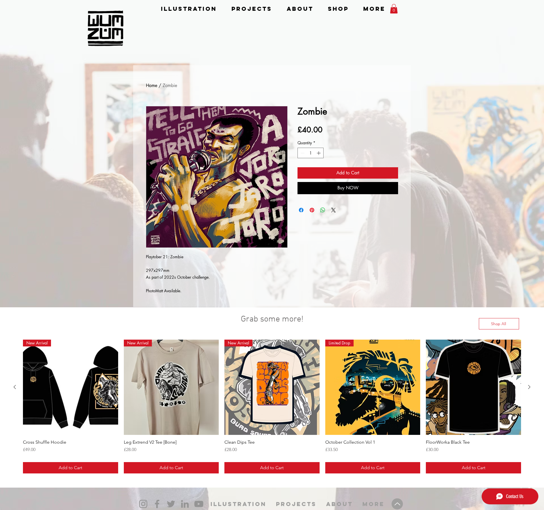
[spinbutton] (310, 153)
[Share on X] (333, 210)
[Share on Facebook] (301, 210)
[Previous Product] (14, 387)
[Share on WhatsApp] (322, 210)
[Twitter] (171, 503)
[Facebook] (157, 503)
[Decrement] (301, 153)
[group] (272, 406)
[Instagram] (143, 503)
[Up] (397, 503)
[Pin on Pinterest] (312, 210)
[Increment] (319, 153)
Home (151, 85)
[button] (394, 8)
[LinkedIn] (184, 503)
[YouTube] (198, 503)
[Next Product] (529, 387)
